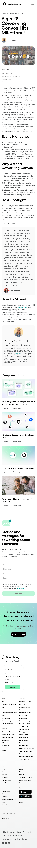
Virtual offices (23, 754)
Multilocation (6, 718)
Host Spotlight (6, 79)
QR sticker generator (8, 813)
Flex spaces (23, 704)
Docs (3, 769)
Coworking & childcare (26, 748)
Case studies (6, 791)
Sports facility (23, 734)
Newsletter (5, 805)
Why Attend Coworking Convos (12, 76)
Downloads (5, 783)
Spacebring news (8, 13)
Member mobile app (8, 732)
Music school (23, 743)
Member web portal (8, 734)
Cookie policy (6, 835)
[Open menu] (32, 4)
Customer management (9, 704)
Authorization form (25, 780)
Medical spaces (24, 723)
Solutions (22, 698)
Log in (21, 802)
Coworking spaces (25, 701)
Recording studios (25, 712)
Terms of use (17, 835)
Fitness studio (23, 737)
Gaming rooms (24, 729)
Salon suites (23, 710)
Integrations (5, 740)
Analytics (4, 715)
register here (22, 307)
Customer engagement (9, 721)
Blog (3, 794)
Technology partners (26, 777)
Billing (3, 707)
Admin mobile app (7, 737)
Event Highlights (7, 73)
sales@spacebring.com (12, 676)
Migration (5, 774)
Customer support (7, 772)
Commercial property (26, 756)
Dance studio (23, 740)
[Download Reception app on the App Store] (25, 792)
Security (24, 839)
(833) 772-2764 (10, 682)
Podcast (4, 796)
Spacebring (18, 353)
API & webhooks (7, 743)
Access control (6, 710)
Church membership (25, 751)
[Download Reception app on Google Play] (25, 796)
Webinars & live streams (9, 799)
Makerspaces (23, 718)
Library (4, 802)
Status (19, 832)
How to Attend (6, 82)
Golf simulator (23, 745)
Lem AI (4, 701)
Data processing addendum (11, 839)
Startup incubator (24, 759)
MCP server (5, 745)
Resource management (9, 712)
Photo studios (23, 715)
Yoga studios (23, 726)
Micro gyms (23, 732)
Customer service (7, 723)
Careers (22, 774)
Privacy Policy (21, 588)
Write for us (5, 818)
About (21, 769)
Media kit (22, 772)
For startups (5, 777)
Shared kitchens (24, 707)
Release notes (6, 780)
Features (4, 698)
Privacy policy (27, 832)
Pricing (4, 750)
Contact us (22, 783)
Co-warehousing (24, 721)
